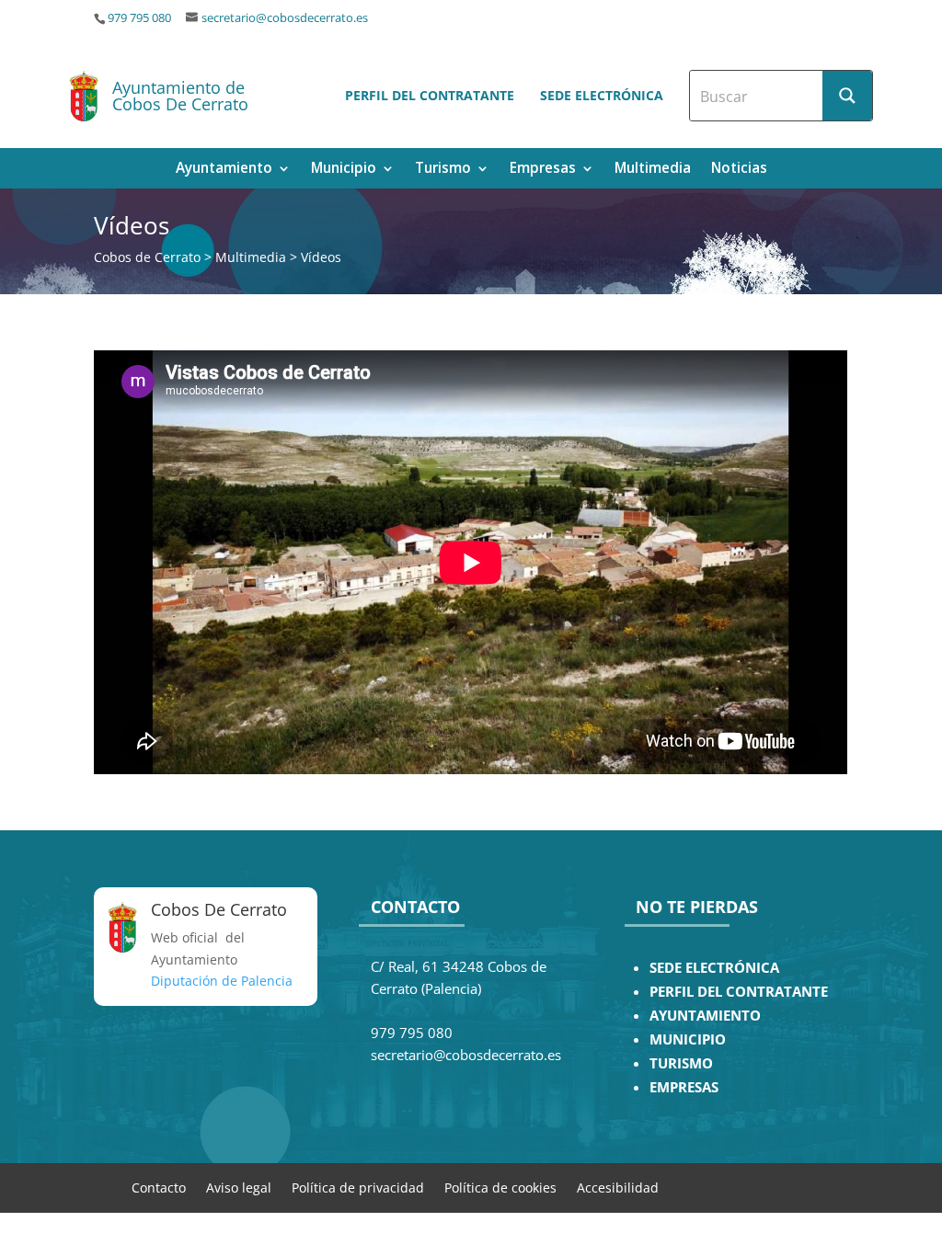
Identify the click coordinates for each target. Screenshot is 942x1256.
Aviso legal (238, 1186)
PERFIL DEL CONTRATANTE (738, 991)
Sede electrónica (601, 95)
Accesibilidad (618, 1186)
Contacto (159, 1186)
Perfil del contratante (429, 95)
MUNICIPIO (687, 1039)
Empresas (543, 169)
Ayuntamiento (224, 169)
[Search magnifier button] (847, 95)
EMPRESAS (683, 1087)
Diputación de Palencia (222, 980)
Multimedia (653, 169)
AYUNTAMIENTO (705, 1015)
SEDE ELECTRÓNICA (714, 967)
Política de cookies (500, 1186)
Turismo (443, 169)
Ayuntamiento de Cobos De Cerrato (180, 95)
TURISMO (681, 1063)
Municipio (343, 169)
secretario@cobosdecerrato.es (284, 18)
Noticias (739, 169)
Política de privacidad (358, 1186)
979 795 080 (139, 18)
